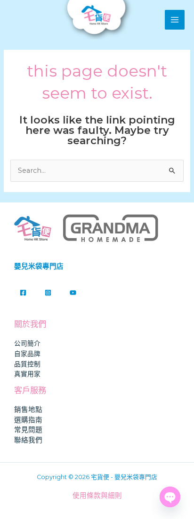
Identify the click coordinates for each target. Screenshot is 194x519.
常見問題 (28, 430)
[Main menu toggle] (175, 20)
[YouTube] (73, 293)
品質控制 (27, 364)
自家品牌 (27, 353)
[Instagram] (48, 293)
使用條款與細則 (97, 495)
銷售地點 (28, 409)
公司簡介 (27, 343)
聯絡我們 (28, 440)
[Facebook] (23, 293)
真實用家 (27, 374)
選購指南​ (28, 420)
